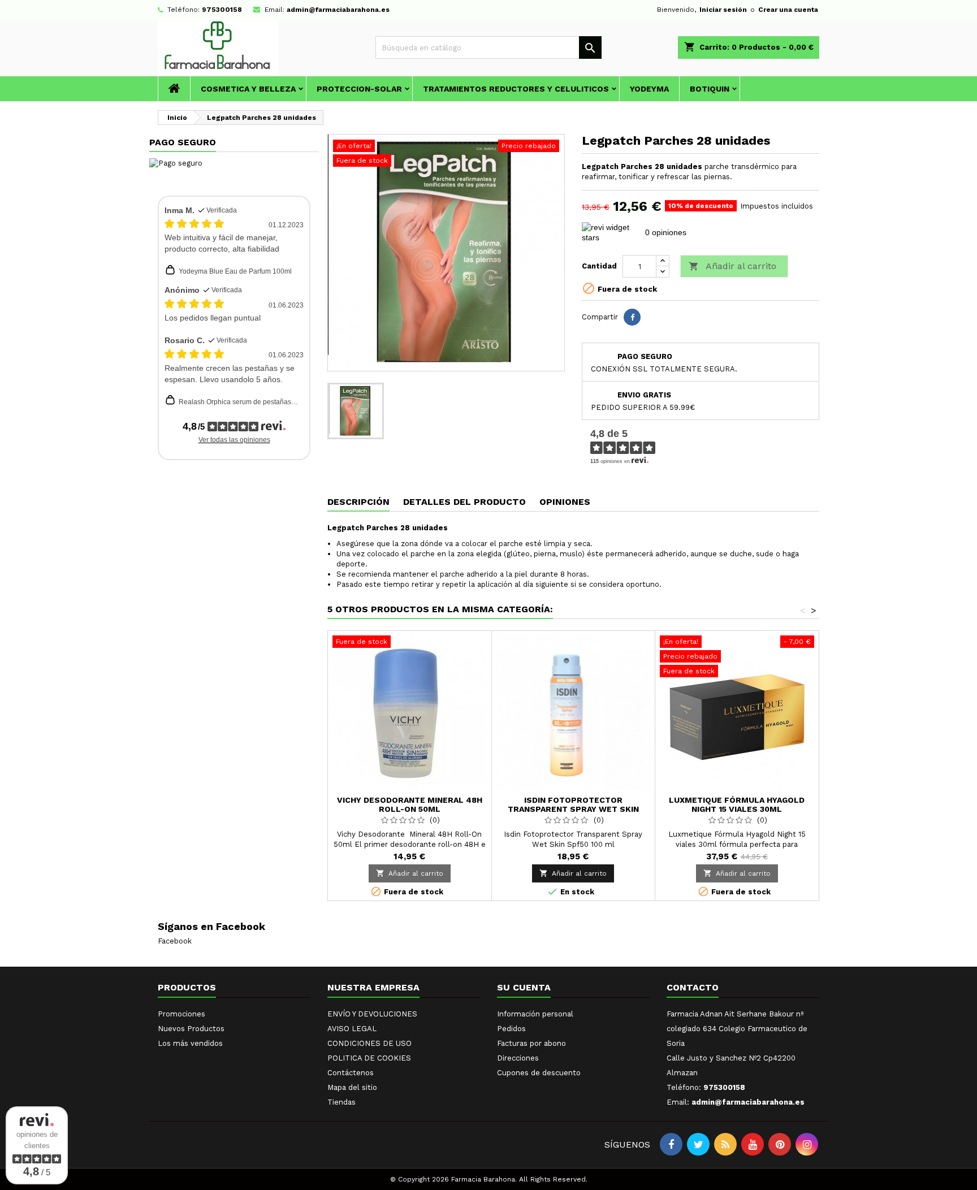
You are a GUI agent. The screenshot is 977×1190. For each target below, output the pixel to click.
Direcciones (518, 1058)
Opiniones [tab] (564, 501)
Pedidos (511, 1028)
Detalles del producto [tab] (464, 501)
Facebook (175, 941)
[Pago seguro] (175, 162)
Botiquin (709, 88)
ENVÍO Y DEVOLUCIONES (372, 1014)
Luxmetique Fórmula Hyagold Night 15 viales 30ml (737, 804)
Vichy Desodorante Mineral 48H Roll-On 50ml (409, 804)
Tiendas (341, 1102)
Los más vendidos (190, 1043)
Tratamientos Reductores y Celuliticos (516, 88)
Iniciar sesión (723, 10)
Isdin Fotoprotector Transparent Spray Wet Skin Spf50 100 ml (573, 809)
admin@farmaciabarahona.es (338, 10)
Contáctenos (350, 1072)
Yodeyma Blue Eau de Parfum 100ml (235, 271)
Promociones (181, 1014)
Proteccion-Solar (359, 88)
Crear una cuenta (788, 10)
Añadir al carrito (732, 266)
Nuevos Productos (191, 1028)
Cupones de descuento (539, 1072)
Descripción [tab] (358, 501)
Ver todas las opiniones (234, 440)
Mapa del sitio (352, 1087)
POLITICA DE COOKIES (369, 1058)
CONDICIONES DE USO (369, 1043)
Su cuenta (524, 987)
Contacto (693, 987)
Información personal (535, 1014)
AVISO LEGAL (352, 1028)
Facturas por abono (531, 1043)
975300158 (222, 10)
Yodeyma (649, 88)
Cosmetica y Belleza (248, 88)
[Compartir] (632, 317)
